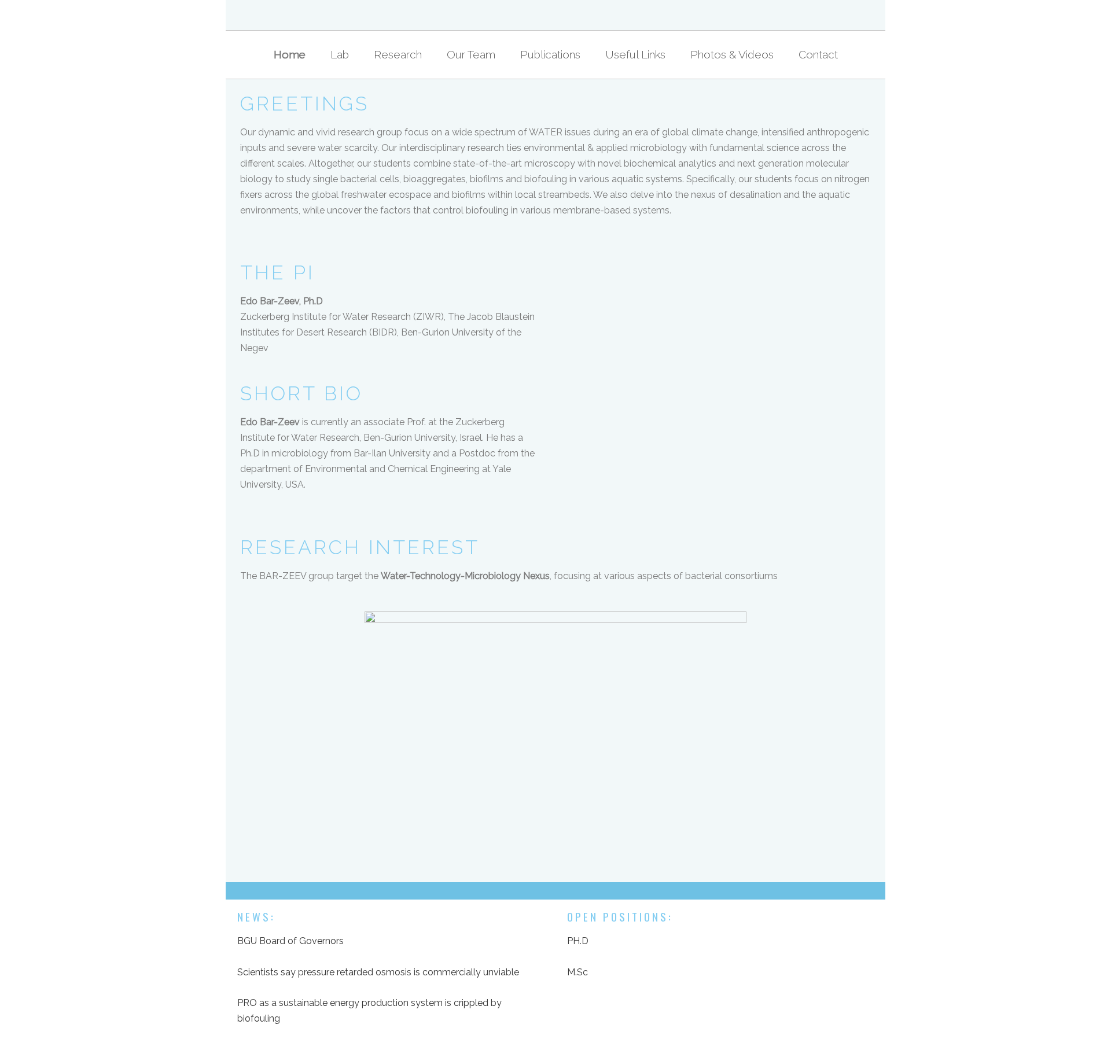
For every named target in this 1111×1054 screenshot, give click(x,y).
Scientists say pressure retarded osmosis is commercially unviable (378, 972)
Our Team (471, 54)
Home (290, 54)
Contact (818, 54)
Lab (339, 54)
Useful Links (635, 54)
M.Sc (577, 972)
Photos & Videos (732, 54)
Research (398, 54)
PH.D (577, 940)
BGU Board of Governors (290, 940)
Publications (550, 54)
